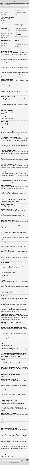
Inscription (9, 4)
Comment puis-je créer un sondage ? (5, 31)
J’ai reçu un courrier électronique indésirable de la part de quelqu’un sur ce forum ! (21, 21)
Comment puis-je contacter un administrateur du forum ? (21, 47)
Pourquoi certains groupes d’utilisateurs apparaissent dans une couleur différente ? (21, 15)
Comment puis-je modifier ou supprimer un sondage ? (6, 33)
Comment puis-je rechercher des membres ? (19, 31)
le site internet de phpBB (17, 134)
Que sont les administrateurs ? (18, 10)
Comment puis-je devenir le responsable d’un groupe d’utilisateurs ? (20, 14)
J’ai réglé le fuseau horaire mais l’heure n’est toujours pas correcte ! (7, 21)
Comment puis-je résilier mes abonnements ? (20, 38)
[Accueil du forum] (14, 1)
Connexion (6, 4)
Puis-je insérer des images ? (4, 43)
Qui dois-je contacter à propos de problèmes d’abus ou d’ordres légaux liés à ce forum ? (21, 46)
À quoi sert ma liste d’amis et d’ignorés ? (19, 24)
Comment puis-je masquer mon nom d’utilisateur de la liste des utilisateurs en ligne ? (7, 19)
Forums (8, 3)
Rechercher (2, 4)
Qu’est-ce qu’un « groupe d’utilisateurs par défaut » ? (20, 16)
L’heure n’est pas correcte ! (4, 20)
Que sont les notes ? (3, 45)
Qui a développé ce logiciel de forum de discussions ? (21, 44)
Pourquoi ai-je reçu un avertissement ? (5, 35)
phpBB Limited (18, 435)
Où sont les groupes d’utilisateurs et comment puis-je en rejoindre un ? (21, 13)
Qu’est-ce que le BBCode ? (4, 41)
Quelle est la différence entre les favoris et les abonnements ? (20, 35)
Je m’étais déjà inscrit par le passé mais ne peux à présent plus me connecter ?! (7, 13)
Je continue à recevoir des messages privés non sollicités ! (21, 20)
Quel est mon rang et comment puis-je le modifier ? (6, 25)
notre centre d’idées (13, 441)
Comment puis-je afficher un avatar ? (5, 24)
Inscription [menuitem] (28, 3)
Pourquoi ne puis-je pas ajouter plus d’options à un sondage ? (6, 32)
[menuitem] (25, 3)
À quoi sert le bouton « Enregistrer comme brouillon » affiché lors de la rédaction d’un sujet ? (7, 37)
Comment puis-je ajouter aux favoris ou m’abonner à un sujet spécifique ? (21, 37)
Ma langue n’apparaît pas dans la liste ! (5, 22)
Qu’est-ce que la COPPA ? (4, 10)
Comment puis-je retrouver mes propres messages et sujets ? (20, 32)
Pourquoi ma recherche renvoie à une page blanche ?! (21, 30)
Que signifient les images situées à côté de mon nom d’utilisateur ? (6, 23)
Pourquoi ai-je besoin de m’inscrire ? (5, 9)
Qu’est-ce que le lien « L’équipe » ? (18, 17)
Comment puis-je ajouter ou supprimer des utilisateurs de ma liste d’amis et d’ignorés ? (21, 25)
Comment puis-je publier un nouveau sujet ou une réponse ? (7, 29)
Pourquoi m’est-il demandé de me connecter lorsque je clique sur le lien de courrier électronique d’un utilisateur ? (7, 26)
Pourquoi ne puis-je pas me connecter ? (5, 12)
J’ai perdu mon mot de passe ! (4, 14)
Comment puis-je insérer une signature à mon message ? (7, 30)
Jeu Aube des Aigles (4, 3)
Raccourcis (1, 3)
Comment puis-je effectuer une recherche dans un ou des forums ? (21, 28)
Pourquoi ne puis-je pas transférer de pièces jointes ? (6, 34)
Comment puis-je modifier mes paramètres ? (6, 18)
